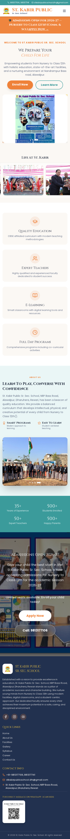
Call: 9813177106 (35, 630)
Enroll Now (20, 84)
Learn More (49, 85)
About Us (8, 737)
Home (6, 733)
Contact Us (9, 759)
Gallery (6, 746)
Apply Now (35, 616)
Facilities (7, 742)
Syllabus (7, 750)
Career (6, 755)
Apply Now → (38, 29)
